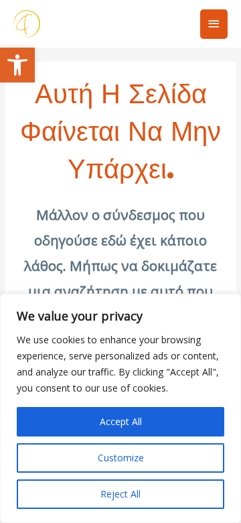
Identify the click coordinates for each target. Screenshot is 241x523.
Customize (121, 457)
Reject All (120, 493)
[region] (120, 408)
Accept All (121, 421)
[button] (17, 65)
